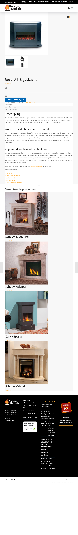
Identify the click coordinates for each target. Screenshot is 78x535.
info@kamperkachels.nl (35, 417)
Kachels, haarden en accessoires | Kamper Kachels (35, 1)
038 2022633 (31, 411)
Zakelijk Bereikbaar (68, 482)
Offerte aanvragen (55, 1)
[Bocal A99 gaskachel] (1, 267)
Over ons (64, 1)
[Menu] (72, 8)
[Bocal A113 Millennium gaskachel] (76, 267)
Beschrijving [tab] (9, 104)
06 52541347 (31, 413)
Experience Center (37, 166)
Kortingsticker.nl (68, 479)
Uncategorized (30, 102)
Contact (71, 1)
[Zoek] (68, 8)
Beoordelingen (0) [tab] (11, 109)
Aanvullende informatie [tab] (12, 107)
